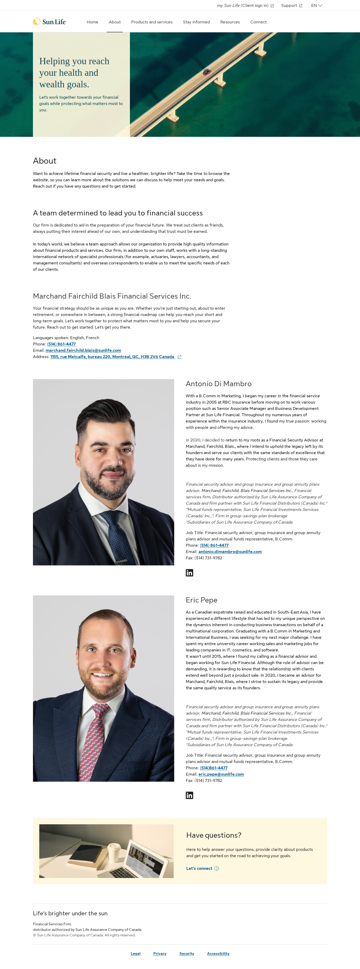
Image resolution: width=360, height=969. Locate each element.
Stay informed (196, 22)
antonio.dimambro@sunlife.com (230, 551)
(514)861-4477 (213, 768)
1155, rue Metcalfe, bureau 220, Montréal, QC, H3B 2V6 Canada (112, 356)
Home (92, 22)
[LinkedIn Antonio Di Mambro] (189, 572)
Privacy (160, 953)
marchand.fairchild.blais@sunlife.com (83, 350)
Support (289, 5)
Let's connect (199, 868)
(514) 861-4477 (61, 344)
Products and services (151, 22)
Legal (135, 953)
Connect (258, 22)
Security (186, 953)
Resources (230, 22)
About (115, 22)
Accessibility (218, 953)
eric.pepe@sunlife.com (221, 774)
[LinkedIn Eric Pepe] (189, 795)
